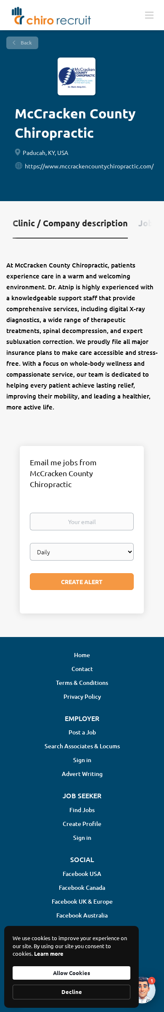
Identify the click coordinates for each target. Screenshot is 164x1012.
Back (25, 42)
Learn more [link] (48, 953)
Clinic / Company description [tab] (70, 223)
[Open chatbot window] (142, 990)
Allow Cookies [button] (71, 972)
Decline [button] (71, 991)
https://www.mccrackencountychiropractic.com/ (89, 166)
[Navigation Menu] (149, 14)
